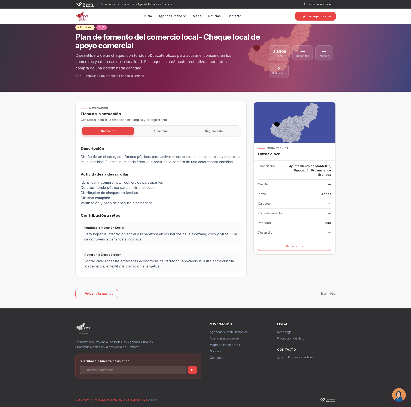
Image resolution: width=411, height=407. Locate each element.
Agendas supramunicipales (229, 332)
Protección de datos (291, 338)
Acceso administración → (320, 4)
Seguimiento (214, 131)
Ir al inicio (328, 293)
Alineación (161, 131)
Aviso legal (284, 332)
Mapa (197, 16)
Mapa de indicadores (225, 345)
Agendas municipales (225, 338)
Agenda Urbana (170, 16)
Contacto (234, 16)
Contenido (108, 131)
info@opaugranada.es (298, 357)
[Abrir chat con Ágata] (399, 395)
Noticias (214, 16)
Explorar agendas (312, 16)
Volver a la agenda (99, 293)
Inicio (148, 16)
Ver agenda (294, 246)
